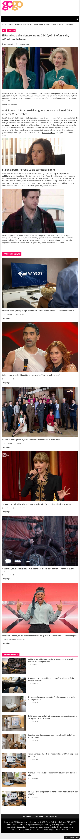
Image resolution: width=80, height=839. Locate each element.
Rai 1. (15, 96)
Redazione (27, 816)
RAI (4, 31)
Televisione (11, 31)
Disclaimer (39, 816)
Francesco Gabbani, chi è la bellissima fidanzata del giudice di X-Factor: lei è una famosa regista (39, 636)
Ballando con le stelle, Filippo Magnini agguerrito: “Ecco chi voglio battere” (31, 375)
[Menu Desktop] (4, 19)
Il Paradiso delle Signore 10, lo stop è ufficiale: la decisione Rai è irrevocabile (31, 440)
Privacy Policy (51, 816)
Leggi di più (6, 318)
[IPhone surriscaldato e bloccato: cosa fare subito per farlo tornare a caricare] (14, 685)
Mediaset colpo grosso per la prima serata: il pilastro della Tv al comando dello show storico (38, 310)
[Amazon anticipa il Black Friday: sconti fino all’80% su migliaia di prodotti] (14, 760)
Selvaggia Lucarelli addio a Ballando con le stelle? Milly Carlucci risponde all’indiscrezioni (36, 504)
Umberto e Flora (48, 132)
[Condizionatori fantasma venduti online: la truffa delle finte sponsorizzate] (14, 742)
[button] (77, 19)
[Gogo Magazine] (12, 8)
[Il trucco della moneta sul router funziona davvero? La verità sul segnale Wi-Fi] (14, 704)
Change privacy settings (72, 837)
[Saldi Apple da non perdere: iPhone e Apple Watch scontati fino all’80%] (14, 798)
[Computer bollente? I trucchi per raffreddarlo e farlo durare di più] (14, 779)
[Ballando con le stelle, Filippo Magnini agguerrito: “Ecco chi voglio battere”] (40, 347)
